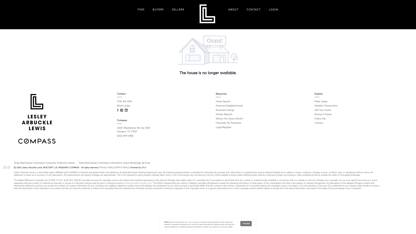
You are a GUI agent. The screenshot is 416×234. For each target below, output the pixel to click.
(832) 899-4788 (125, 136)
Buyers (158, 9)
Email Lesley (123, 105)
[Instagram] (121, 110)
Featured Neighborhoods (229, 105)
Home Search (223, 101)
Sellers (178, 9)
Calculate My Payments (228, 123)
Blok (144, 167)
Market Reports (224, 114)
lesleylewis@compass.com (138, 183)
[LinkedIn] (126, 110)
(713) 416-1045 (124, 101)
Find (141, 9)
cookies (190, 222)
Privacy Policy (107, 167)
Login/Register (224, 127)
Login (273, 9)
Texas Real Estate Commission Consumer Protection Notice (44, 162)
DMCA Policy (122, 167)
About (233, 9)
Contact (254, 9)
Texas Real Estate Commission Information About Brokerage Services (114, 162)
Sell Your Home (323, 110)
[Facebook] (117, 110)
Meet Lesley (321, 101)
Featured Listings (225, 110)
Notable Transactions (326, 105)
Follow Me (320, 118)
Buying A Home (323, 114)
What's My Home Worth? (229, 118)
